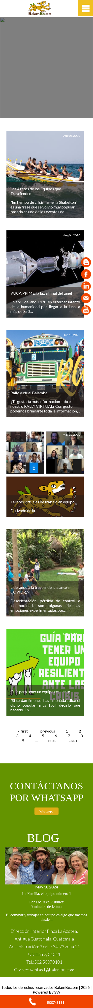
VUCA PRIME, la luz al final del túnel (41, 293)
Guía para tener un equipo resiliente (40, 691)
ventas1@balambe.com (52, 969)
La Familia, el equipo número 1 (46, 893)
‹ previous (46, 731)
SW (57, 992)
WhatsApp (46, 811)
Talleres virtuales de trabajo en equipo (42, 501)
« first (23, 731)
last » (72, 740)
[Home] (40, 13)
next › (53, 740)
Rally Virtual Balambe (28, 392)
